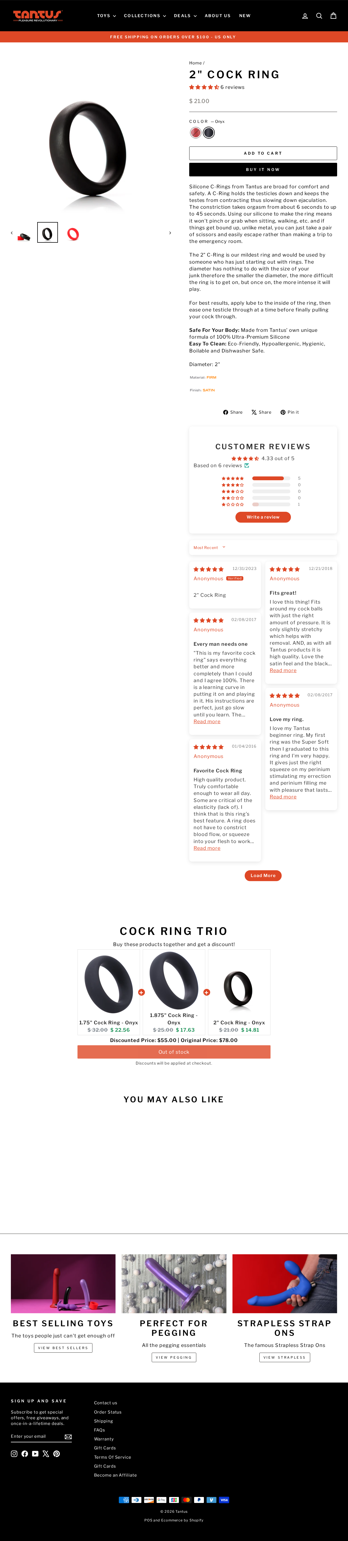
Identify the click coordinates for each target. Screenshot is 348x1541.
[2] (45, 1201)
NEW (245, 15)
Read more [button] (283, 670)
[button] (204, 87)
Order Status (108, 1412)
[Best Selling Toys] (63, 1283)
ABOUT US (218, 15)
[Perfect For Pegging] (174, 1283)
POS (148, 1520)
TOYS (104, 15)
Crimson (195, 132)
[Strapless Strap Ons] (284, 1283)
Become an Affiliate (115, 1475)
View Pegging (174, 1357)
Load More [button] (263, 875)
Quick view (49, 1169)
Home (195, 62)
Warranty (104, 1439)
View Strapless (284, 1357)
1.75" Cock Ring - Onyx (108, 1022)
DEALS (183, 15)
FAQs (99, 1430)
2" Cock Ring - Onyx (239, 1022)
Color (207, 121)
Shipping (103, 1421)
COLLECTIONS (143, 15)
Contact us (105, 1402)
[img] (209, 569)
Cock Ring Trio (174, 931)
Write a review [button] (263, 517)
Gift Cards (105, 1447)
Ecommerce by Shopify (182, 1520)
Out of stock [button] (174, 1052)
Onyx (208, 132)
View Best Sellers (63, 1348)
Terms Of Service (112, 1457)
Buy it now (263, 169)
